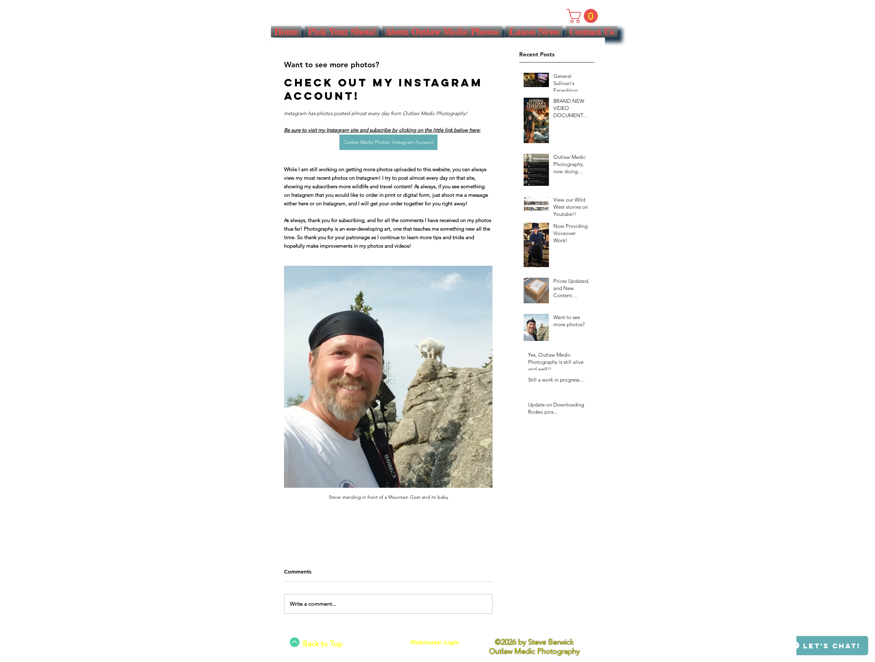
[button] (584, 16)
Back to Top (322, 643)
